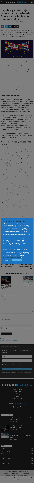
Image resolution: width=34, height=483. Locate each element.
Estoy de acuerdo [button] (16, 260)
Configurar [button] (7, 260)
